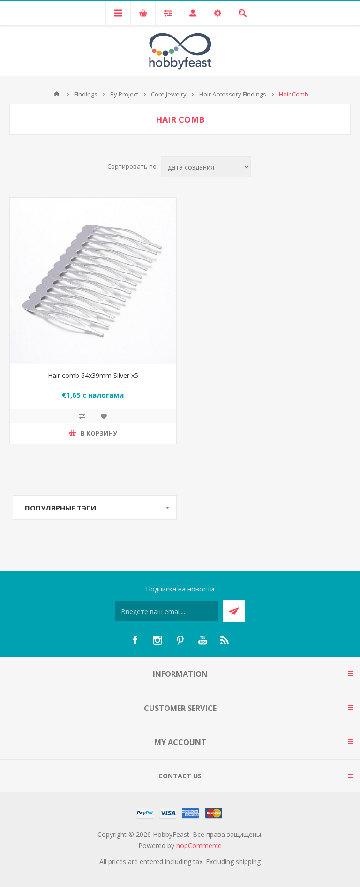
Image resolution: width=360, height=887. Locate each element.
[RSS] (225, 640)
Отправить (234, 611)
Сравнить (82, 416)
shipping (248, 861)
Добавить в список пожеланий (104, 416)
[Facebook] (135, 640)
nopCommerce (199, 845)
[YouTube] (202, 640)
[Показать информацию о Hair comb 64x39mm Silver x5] (93, 281)
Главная (56, 94)
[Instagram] (157, 640)
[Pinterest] (180, 640)
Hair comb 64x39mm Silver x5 (93, 375)
